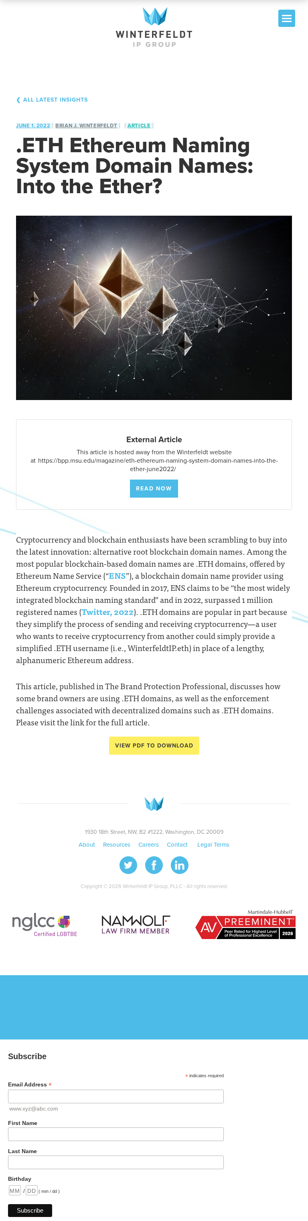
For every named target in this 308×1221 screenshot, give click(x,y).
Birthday (19, 1179)
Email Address (30, 1084)
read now (154, 488)
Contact (178, 844)
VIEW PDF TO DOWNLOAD (154, 745)
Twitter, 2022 (107, 611)
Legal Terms (213, 844)
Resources (116, 844)
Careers (148, 844)
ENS (117, 575)
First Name (22, 1123)
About (87, 844)
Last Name (22, 1151)
